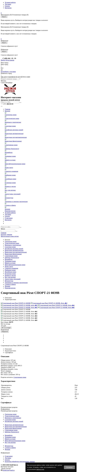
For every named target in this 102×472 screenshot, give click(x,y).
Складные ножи (10, 126)
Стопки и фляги (10, 205)
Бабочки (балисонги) (12, 149)
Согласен (69, 467)
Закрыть (4, 16)
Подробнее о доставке (8, 71)
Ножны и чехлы (10, 186)
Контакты (8, 8)
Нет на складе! (6, 327)
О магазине (9, 218)
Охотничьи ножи (10, 115)
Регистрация (10, 60)
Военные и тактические (13, 122)
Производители (10, 211)
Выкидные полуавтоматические (16, 137)
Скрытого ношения (11, 171)
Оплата (7, 6)
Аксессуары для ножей (12, 194)
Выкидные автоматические (14, 133)
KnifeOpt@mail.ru (9, 470)
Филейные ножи (10, 179)
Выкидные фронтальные (13, 141)
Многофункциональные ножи (15, 164)
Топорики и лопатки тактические (16, 201)
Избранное (5, 331)
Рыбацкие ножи (10, 175)
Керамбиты (8, 152)
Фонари (7, 209)
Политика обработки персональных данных (20, 461)
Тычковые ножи (10, 156)
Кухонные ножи (10, 182)
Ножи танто (9, 167)
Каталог (7, 111)
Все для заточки (10, 190)
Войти (3, 60)
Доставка (8, 4)
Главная (7, 109)
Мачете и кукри (10, 160)
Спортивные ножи (11, 145)
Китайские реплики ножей (14, 130)
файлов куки (40, 469)
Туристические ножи (12, 118)
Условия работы (10, 2)
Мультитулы (9, 198)
